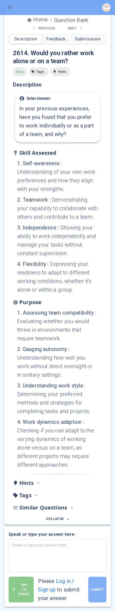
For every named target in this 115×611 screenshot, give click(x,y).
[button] (38, 71)
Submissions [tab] (88, 39)
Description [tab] (25, 39)
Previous (46, 28)
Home (40, 19)
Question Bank (71, 20)
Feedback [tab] (56, 39)
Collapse (55, 519)
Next (72, 28)
